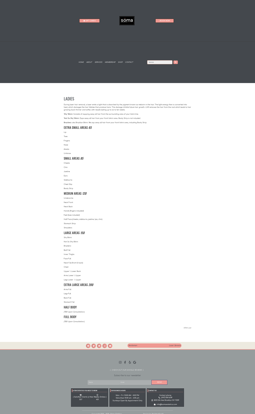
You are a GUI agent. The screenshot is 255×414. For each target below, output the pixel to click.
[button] (88, 346)
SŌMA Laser (187, 328)
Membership (110, 62)
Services (98, 62)
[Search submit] (175, 62)
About (89, 62)
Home (81, 62)
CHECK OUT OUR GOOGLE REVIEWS (127, 370)
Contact (129, 62)
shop (120, 62)
